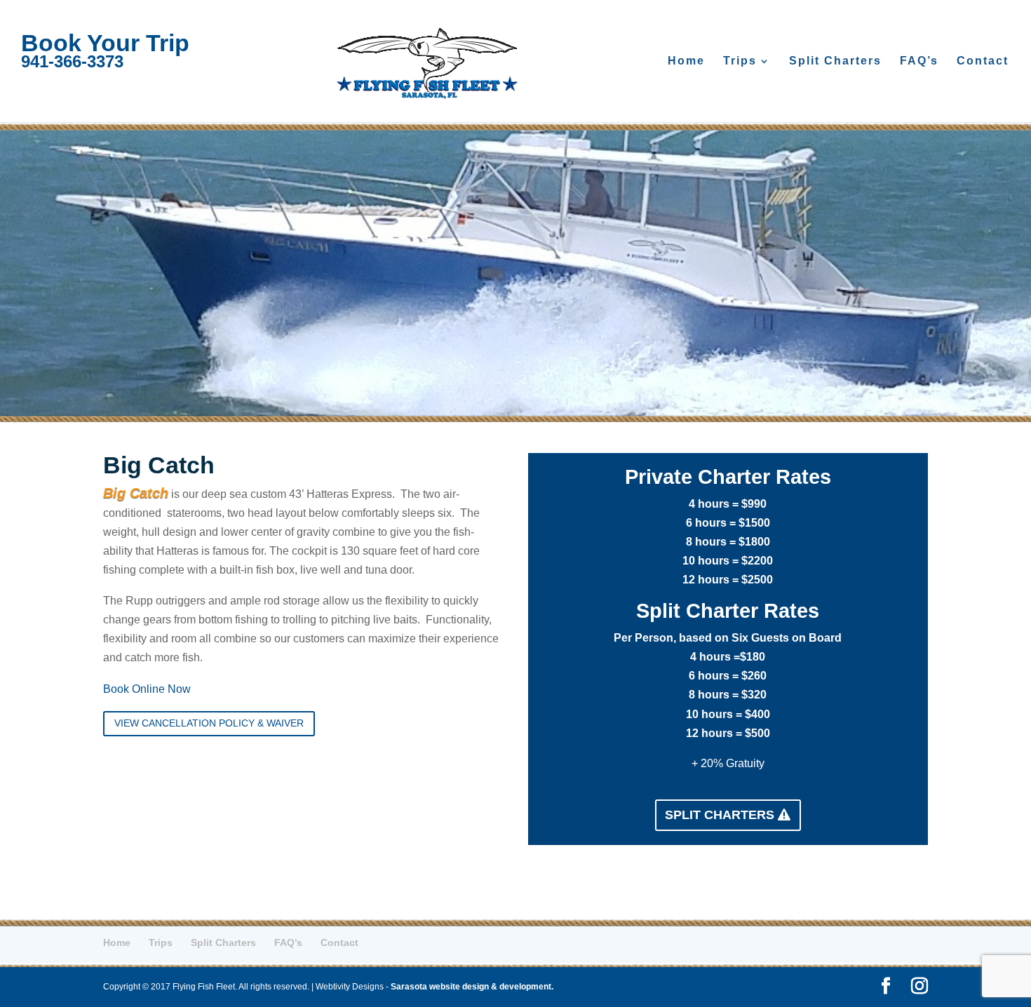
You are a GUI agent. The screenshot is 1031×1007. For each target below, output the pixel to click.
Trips (740, 61)
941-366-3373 (72, 61)
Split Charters (835, 61)
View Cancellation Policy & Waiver (209, 723)
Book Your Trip (105, 42)
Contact (983, 61)
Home (686, 61)
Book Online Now (147, 689)
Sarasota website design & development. (472, 987)
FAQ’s (919, 61)
